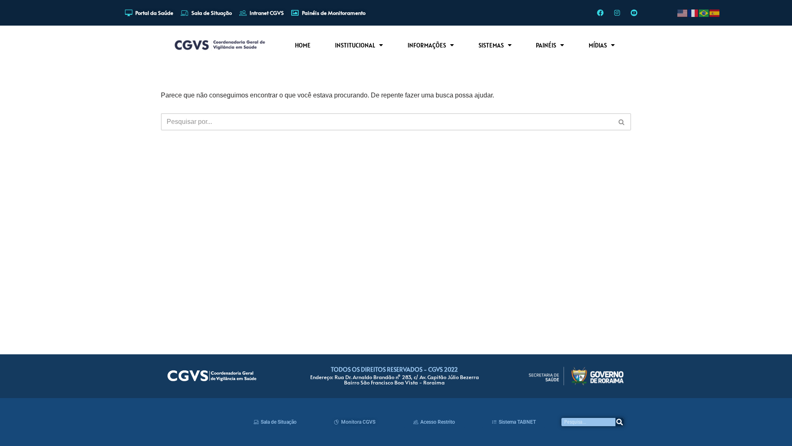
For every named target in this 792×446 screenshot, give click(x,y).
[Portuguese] (704, 12)
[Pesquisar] (619, 422)
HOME (303, 45)
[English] (682, 12)
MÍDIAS (598, 45)
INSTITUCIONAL (355, 45)
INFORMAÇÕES (427, 45)
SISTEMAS (491, 45)
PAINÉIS (546, 45)
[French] (693, 12)
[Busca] (622, 121)
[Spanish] (715, 12)
